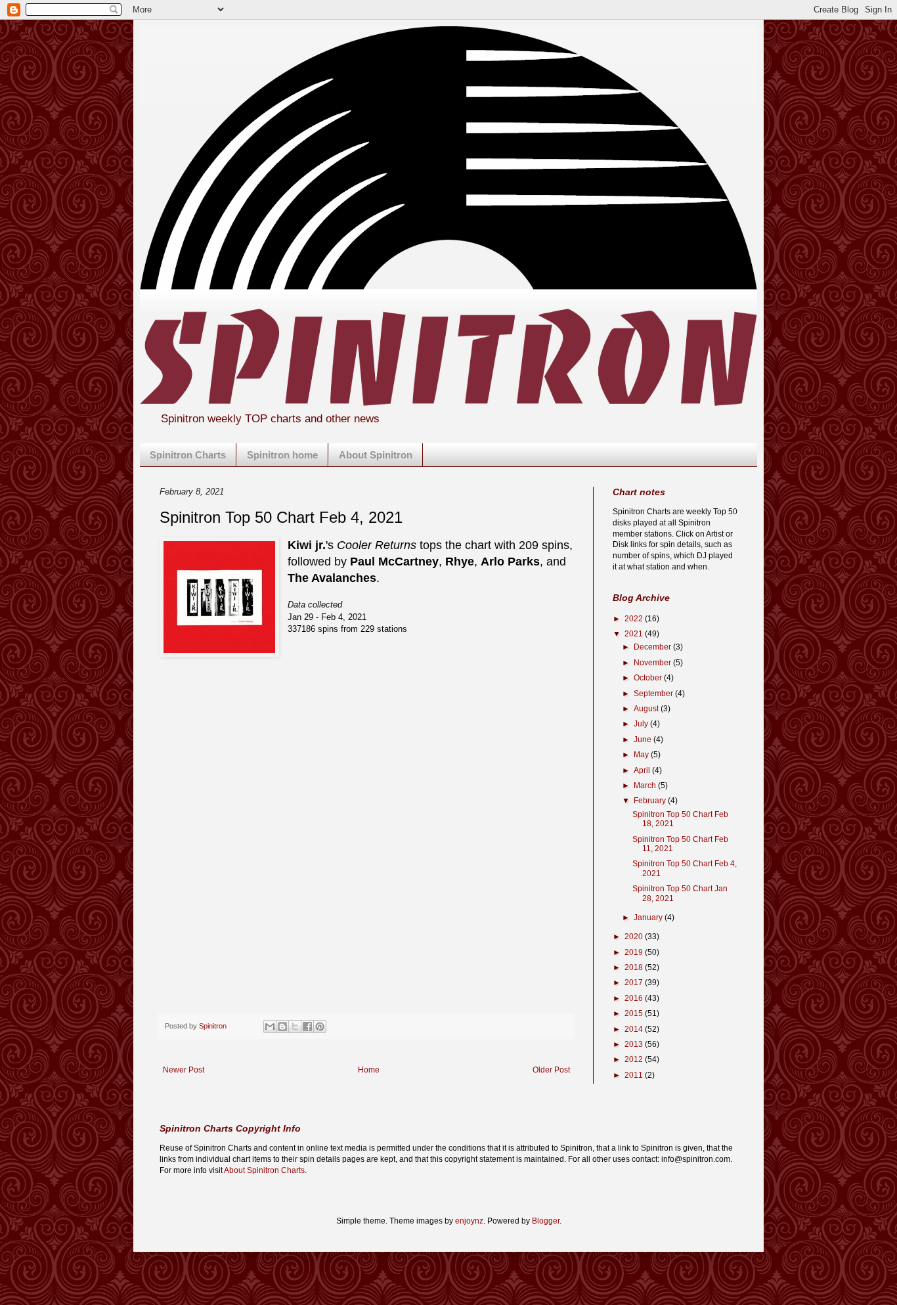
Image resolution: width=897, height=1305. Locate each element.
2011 (634, 1075)
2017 (634, 982)
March (646, 785)
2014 (634, 1029)
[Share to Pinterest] (319, 1026)
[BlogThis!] (282, 1026)
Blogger (545, 1221)
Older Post (551, 1069)
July (642, 723)
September (654, 693)
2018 (634, 967)
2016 (634, 998)
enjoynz (469, 1221)
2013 (634, 1044)
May (642, 754)
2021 (634, 633)
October (649, 677)
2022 (634, 618)
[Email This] (269, 1026)
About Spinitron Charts (264, 1170)
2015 (634, 1013)
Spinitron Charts (188, 454)
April (643, 770)
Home (369, 1069)
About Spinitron (375, 454)
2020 (634, 936)
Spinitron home (282, 454)
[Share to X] (294, 1026)
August (647, 708)
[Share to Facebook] (307, 1026)
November (653, 662)
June (643, 739)
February (651, 800)
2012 (634, 1059)
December (653, 647)
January (649, 917)
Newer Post (183, 1069)
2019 (634, 952)
